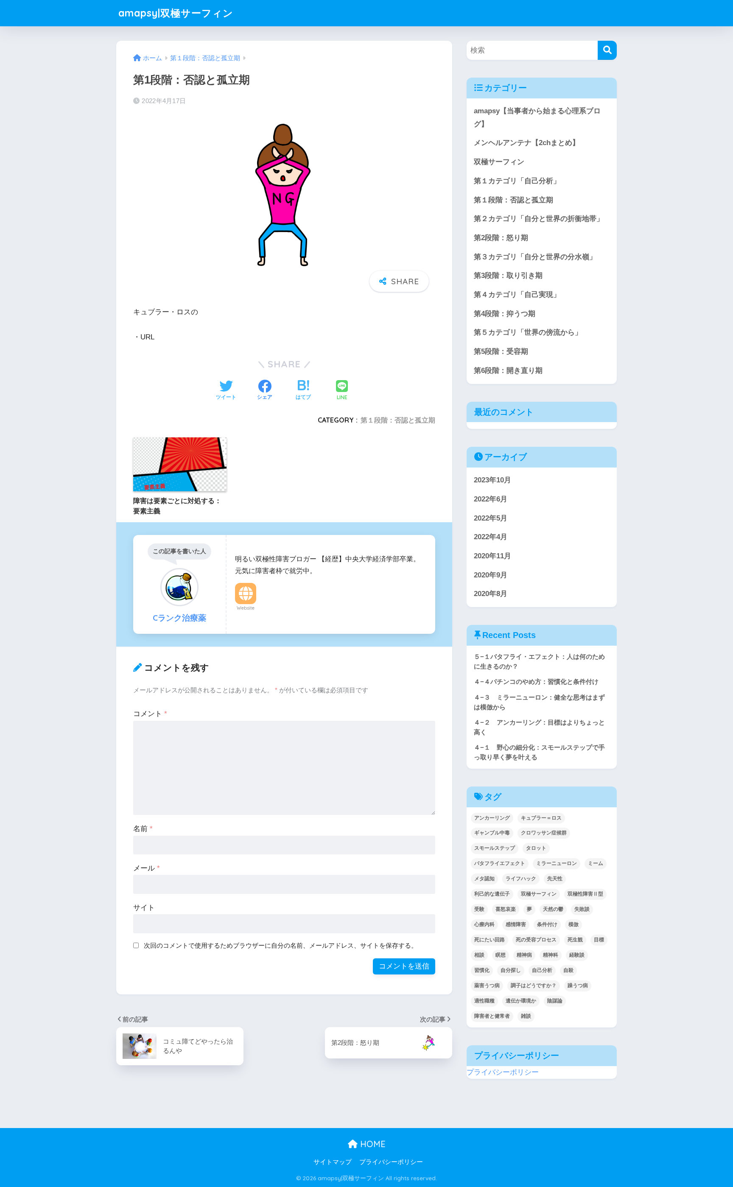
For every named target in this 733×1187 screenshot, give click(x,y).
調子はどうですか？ (534, 985)
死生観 (575, 940)
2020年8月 (490, 594)
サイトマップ (332, 1162)
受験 (479, 909)
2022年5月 (490, 518)
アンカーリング (492, 817)
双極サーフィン (499, 162)
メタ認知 (484, 879)
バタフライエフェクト (499, 863)
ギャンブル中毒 (492, 833)
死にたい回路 (489, 940)
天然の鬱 (553, 909)
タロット (536, 848)
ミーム (595, 863)
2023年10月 (492, 480)
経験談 (577, 955)
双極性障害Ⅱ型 (585, 894)
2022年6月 (490, 499)
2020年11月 (492, 556)
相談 (479, 955)
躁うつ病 (578, 985)
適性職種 (484, 1001)
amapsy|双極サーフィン (175, 13)
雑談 (526, 1016)
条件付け (547, 924)
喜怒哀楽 (505, 909)
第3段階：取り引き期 (508, 276)
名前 (143, 829)
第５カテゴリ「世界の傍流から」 (528, 332)
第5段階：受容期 (501, 351)
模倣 (573, 924)
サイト (144, 908)
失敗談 (582, 909)
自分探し (511, 970)
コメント (150, 714)
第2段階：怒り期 (501, 238)
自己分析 (542, 970)
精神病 (524, 955)
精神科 (550, 955)
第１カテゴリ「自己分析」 (517, 181)
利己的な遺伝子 (492, 894)
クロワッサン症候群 (544, 833)
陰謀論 (554, 1001)
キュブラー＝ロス (541, 817)
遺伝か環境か (521, 1001)
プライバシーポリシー (503, 1072)
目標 (599, 940)
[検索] (607, 50)
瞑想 (500, 955)
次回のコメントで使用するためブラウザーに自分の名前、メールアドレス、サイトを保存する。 (280, 945)
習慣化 (482, 970)
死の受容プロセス (536, 940)
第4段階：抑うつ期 (504, 314)
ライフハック (521, 879)
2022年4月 (490, 537)
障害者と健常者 (492, 1016)
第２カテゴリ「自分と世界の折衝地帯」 (539, 219)
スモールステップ (494, 848)
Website (246, 608)
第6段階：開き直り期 (508, 371)
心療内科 (484, 924)
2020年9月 (490, 575)
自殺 (568, 970)
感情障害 (516, 924)
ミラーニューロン (556, 863)
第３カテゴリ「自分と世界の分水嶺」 (535, 257)
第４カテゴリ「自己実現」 (517, 295)
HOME (372, 1144)
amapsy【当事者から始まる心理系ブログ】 (537, 117)
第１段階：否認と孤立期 (398, 420)
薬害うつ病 (487, 985)
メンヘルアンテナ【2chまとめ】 (526, 143)
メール (146, 868)
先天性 (554, 879)
